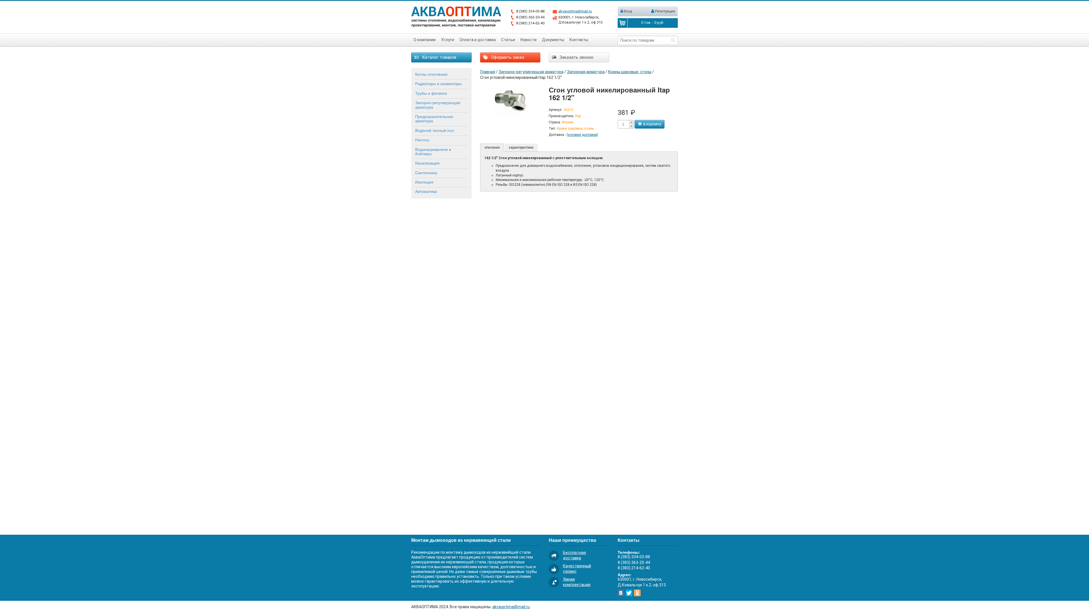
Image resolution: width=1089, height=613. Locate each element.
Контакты (578, 39)
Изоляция (424, 182)
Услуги (447, 39)
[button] (631, 122)
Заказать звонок (576, 57)
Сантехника (426, 172)
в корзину (651, 124)
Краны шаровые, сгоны (629, 71)
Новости (528, 39)
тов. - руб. (652, 22)
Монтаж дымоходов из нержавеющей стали (461, 540)
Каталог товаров (438, 57)
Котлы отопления (431, 74)
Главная (487, 71)
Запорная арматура (586, 71)
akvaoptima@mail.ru (575, 11)
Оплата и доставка (477, 39)
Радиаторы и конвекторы (438, 83)
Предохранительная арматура (434, 118)
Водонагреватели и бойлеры (433, 151)
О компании (424, 39)
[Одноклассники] (637, 592)
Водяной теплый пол (434, 130)
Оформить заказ (507, 57)
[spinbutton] (623, 124)
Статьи (508, 39)
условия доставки (582, 135)
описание (492, 147)
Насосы (422, 139)
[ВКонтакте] (620, 592)
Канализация (427, 163)
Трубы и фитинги (431, 93)
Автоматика (426, 191)
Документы (553, 39)
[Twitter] (629, 592)
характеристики (521, 147)
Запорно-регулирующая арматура (437, 104)
